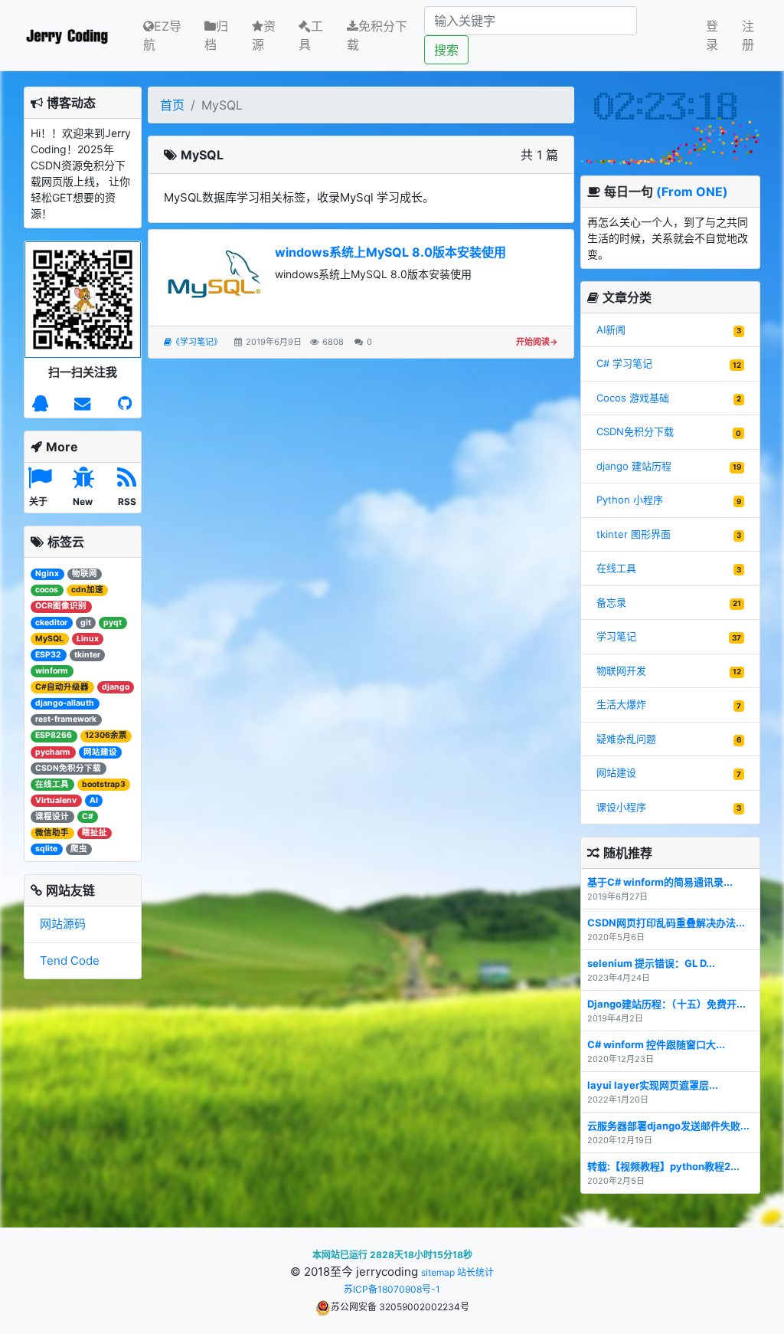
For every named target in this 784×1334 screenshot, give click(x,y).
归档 (216, 35)
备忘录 (611, 602)
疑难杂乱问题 (626, 739)
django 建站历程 (633, 466)
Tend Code (70, 960)
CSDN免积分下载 (635, 431)
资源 (264, 35)
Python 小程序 (629, 499)
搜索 (446, 49)
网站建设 (616, 772)
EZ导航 (162, 35)
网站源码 (63, 923)
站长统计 (475, 1272)
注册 (748, 35)
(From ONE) (692, 191)
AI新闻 (611, 329)
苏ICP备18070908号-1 (392, 1289)
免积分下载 (377, 35)
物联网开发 (621, 670)
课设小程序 (621, 807)
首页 (172, 105)
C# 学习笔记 (624, 363)
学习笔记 (616, 636)
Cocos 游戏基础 (632, 398)
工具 (311, 35)
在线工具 (616, 568)
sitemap (438, 1272)
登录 (712, 35)
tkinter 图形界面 (633, 534)
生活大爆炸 (621, 704)
